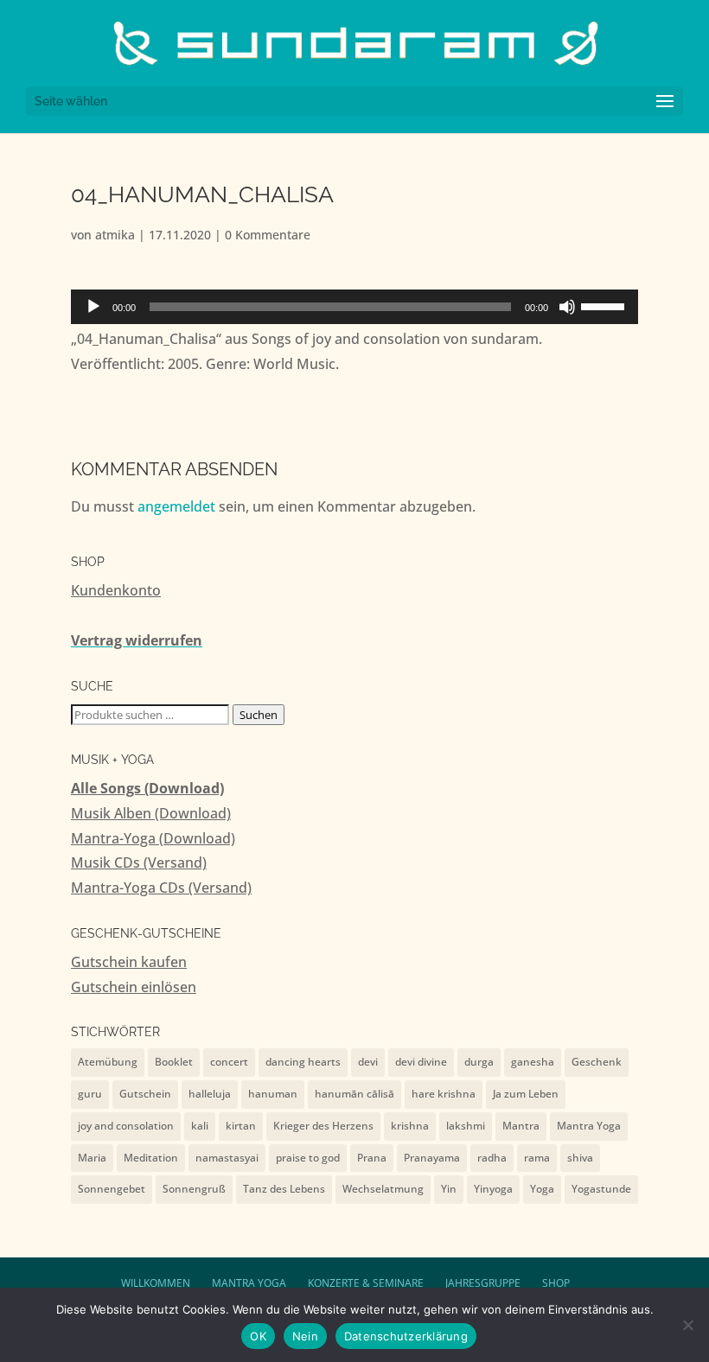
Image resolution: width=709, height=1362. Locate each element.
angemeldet (176, 506)
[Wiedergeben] (93, 306)
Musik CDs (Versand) (139, 862)
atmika (115, 234)
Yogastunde (601, 1188)
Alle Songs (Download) (147, 788)
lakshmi (465, 1125)
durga (479, 1061)
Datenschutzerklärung (406, 1336)
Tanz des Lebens (284, 1188)
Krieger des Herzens (323, 1125)
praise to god (308, 1157)
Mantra (521, 1125)
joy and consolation (126, 1125)
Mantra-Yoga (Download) (153, 838)
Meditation (151, 1157)
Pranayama (432, 1157)
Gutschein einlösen (133, 986)
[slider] (605, 305)
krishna (410, 1125)
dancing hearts (303, 1061)
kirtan (241, 1125)
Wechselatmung (383, 1188)
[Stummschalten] (567, 306)
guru (90, 1093)
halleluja (209, 1093)
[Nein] (687, 1324)
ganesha (532, 1061)
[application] (354, 307)
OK (258, 1336)
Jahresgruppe (483, 1283)
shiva (580, 1157)
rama (537, 1157)
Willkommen (155, 1283)
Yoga (542, 1188)
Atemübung (107, 1061)
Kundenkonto (116, 590)
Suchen (259, 714)
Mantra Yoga (589, 1125)
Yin (449, 1188)
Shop (556, 1283)
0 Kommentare (267, 234)
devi (368, 1061)
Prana (371, 1157)
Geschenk (597, 1061)
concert (229, 1061)
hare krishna (444, 1093)
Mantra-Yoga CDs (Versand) (161, 887)
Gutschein (145, 1093)
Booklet (174, 1061)
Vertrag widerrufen (136, 640)
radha (492, 1157)
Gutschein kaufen (129, 961)
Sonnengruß (194, 1188)
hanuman (272, 1093)
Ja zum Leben (526, 1093)
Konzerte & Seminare (366, 1283)
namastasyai (227, 1157)
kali (199, 1125)
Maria (92, 1157)
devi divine (421, 1061)
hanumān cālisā (354, 1093)
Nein (305, 1336)
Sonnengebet (111, 1188)
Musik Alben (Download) (151, 813)
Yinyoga (493, 1188)
